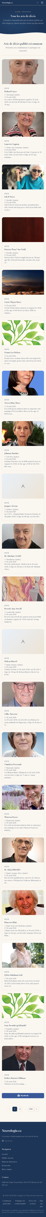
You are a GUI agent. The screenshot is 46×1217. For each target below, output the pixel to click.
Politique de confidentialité (20, 1202)
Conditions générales (6, 1202)
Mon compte (7, 1169)
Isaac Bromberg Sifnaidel (15, 1025)
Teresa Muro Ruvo (12, 403)
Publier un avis (7, 1158)
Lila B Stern (9, 196)
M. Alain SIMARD (12, 869)
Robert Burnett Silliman (14, 1078)
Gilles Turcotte (10, 714)
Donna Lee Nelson (12, 352)
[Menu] (42, 3)
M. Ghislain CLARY (12, 556)
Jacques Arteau (10, 506)
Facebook (24, 1095)
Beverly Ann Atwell (12, 608)
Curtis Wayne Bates (12, 302)
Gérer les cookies (32, 1202)
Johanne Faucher (11, 453)
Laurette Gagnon (11, 144)
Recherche (6, 1165)
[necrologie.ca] (7, 2)
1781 (31, 1109)
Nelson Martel (10, 661)
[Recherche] (37, 2)
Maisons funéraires (9, 1162)
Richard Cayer (10, 91)
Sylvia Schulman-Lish (13, 975)
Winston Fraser (11, 817)
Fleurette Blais (10, 922)
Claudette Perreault (13, 764)
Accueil (17, 12)
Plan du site (41, 1204)
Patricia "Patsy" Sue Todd (14, 249)
